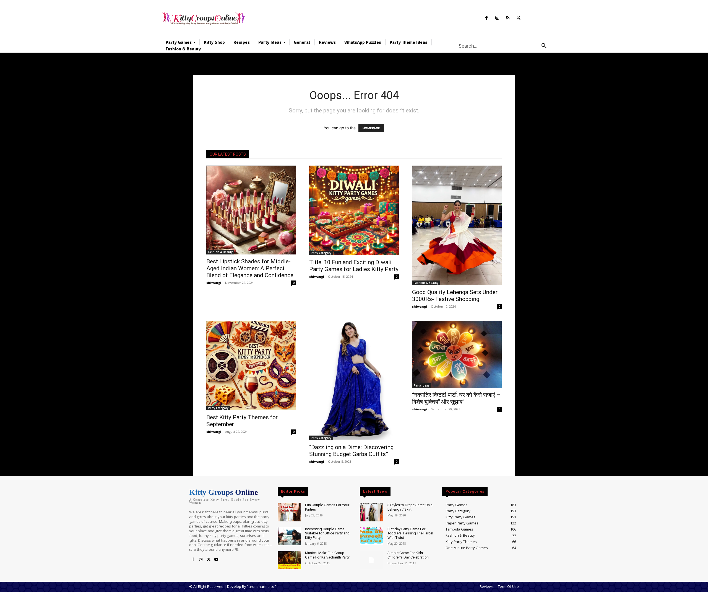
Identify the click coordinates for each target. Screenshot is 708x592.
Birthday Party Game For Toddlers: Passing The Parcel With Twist (410, 533)
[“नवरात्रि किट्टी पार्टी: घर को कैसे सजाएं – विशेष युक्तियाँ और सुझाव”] (457, 354)
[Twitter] (519, 18)
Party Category (321, 253)
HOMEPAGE (371, 128)
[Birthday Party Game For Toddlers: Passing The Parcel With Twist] (371, 536)
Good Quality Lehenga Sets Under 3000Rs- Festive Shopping (455, 295)
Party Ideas (422, 385)
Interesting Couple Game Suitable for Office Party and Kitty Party (327, 533)
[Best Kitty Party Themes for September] (251, 365)
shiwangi (213, 282)
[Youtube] (216, 559)
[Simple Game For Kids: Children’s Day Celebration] (371, 560)
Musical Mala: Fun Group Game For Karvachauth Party (327, 555)
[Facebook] (486, 18)
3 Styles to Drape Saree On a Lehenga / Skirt (410, 507)
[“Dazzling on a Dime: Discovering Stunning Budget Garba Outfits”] (354, 380)
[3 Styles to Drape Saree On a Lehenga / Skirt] (371, 512)
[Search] (544, 45)
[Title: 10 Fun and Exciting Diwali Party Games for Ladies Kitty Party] (354, 210)
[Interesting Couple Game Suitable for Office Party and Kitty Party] (289, 536)
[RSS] (508, 18)
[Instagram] (497, 18)
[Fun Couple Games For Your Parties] (289, 512)
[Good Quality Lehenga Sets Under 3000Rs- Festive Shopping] (457, 225)
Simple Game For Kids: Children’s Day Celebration (408, 555)
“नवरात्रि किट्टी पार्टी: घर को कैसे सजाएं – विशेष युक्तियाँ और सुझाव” (456, 398)
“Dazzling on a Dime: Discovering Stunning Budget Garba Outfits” (351, 450)
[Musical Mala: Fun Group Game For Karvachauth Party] (289, 560)
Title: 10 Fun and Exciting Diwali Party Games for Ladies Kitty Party (354, 265)
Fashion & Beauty (220, 252)
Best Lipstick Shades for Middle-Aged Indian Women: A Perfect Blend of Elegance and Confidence (249, 268)
